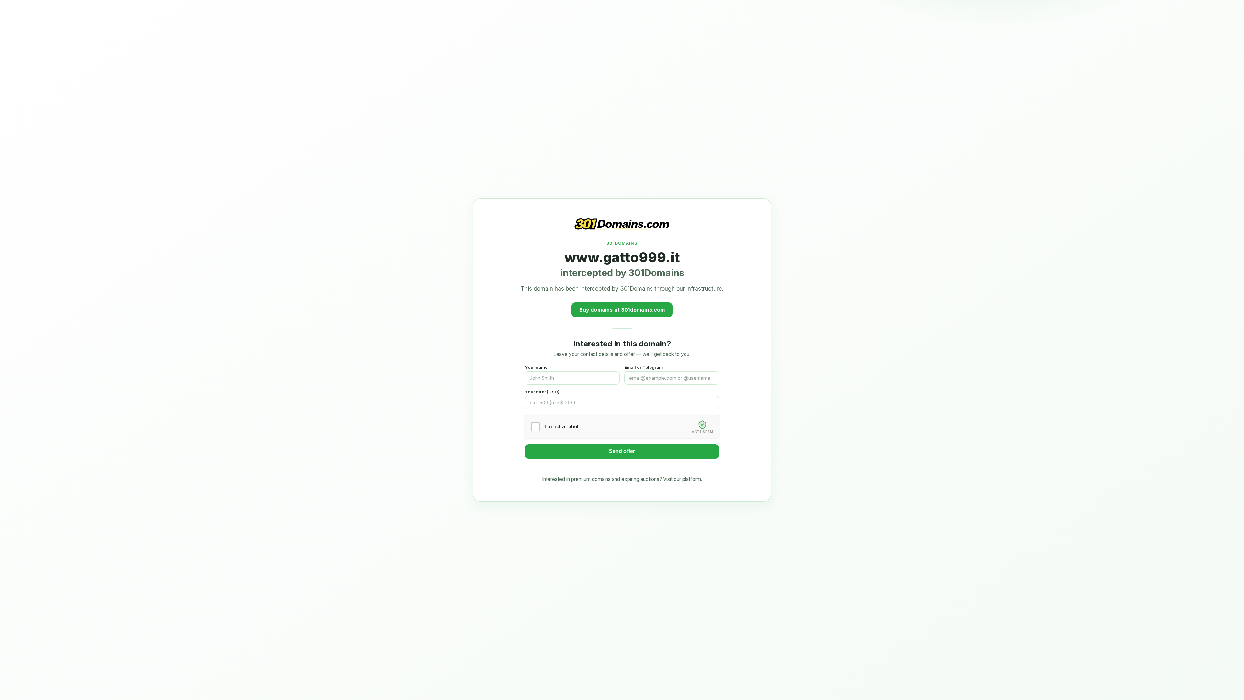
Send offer (622, 451)
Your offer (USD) (542, 391)
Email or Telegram (643, 367)
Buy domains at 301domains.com (622, 310)
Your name (536, 367)
